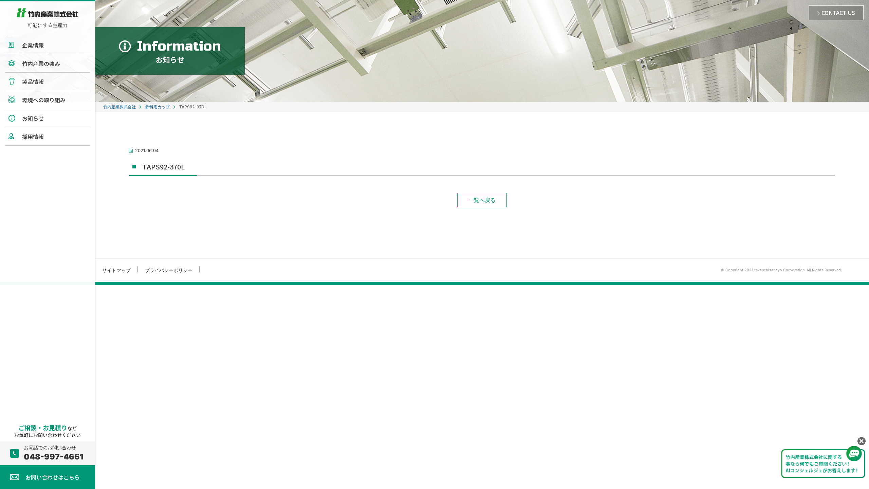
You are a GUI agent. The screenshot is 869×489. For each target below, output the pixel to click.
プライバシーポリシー (168, 270)
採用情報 (33, 136)
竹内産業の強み (41, 63)
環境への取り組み (44, 100)
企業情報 (33, 45)
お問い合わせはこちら (52, 477)
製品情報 (33, 81)
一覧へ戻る (482, 200)
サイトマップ (116, 270)
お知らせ (33, 118)
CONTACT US (838, 12)
